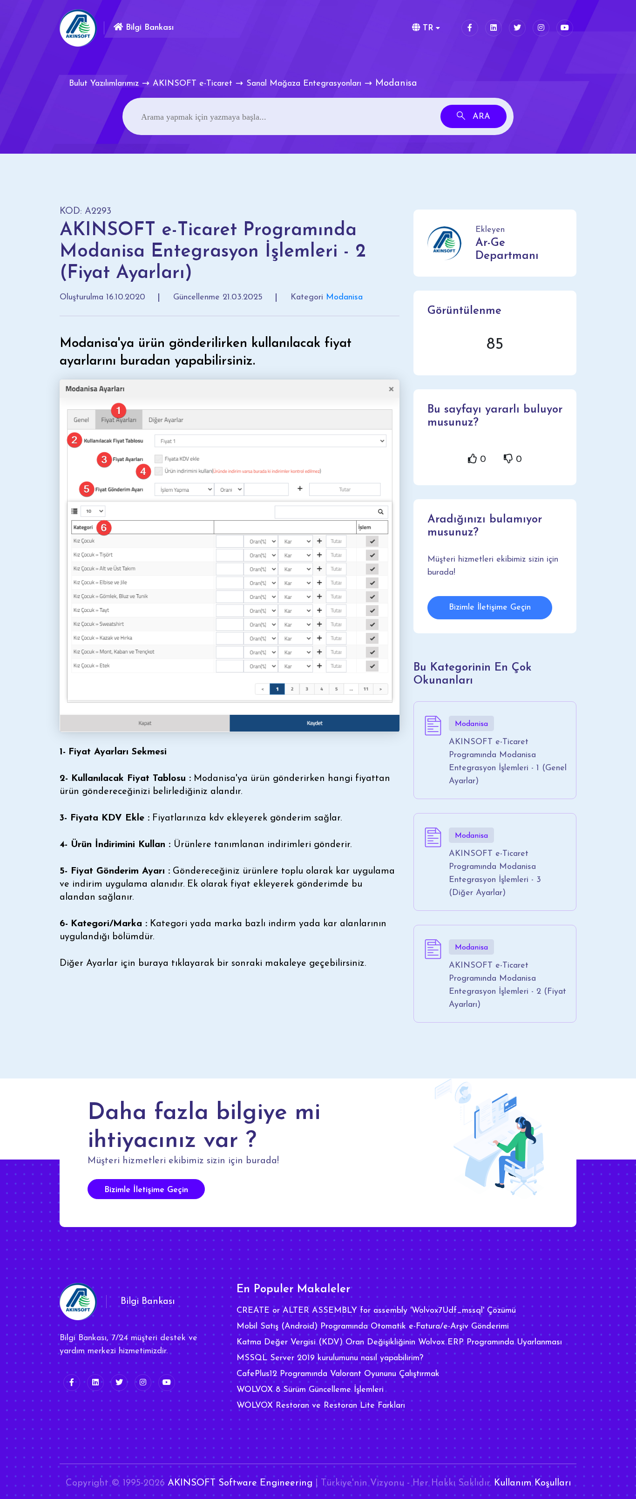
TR (426, 28)
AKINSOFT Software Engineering (240, 1483)
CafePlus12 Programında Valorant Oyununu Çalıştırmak (338, 1374)
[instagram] (541, 28)
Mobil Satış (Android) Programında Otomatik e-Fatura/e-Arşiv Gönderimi (373, 1327)
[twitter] (517, 28)
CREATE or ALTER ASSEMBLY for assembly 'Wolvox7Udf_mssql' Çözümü (376, 1311)
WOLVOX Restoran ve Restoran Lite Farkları (321, 1406)
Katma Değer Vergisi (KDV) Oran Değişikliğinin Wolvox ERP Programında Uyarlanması (399, 1342)
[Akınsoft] (78, 28)
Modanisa (344, 297)
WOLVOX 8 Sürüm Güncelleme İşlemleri (310, 1390)
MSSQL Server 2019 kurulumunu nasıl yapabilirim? (330, 1358)
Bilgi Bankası (148, 28)
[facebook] (469, 28)
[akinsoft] (78, 1301)
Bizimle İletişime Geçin (490, 608)
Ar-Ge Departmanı (507, 249)
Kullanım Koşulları (532, 1483)
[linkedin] (493, 28)
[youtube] (564, 28)
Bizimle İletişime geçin (146, 1190)
